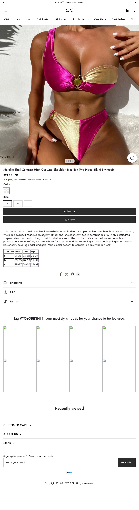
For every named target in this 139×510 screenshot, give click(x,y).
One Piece (100, 19)
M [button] (18, 203)
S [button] (7, 203)
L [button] (28, 203)
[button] (5, 10)
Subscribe (126, 462)
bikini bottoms (80, 19)
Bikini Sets (42, 19)
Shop (28, 19)
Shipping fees (11, 179)
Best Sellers (118, 19)
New (17, 19)
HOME (6, 19)
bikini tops (60, 19)
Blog (133, 19)
